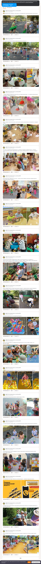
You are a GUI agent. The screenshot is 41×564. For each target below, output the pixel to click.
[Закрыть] (15, 4)
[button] (6, 34)
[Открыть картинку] (15, 24)
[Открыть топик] (20, 14)
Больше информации (29, 2)
